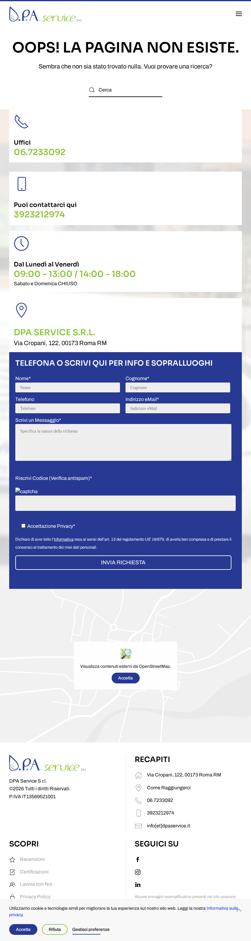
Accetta (125, 678)
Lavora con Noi (36, 884)
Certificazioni (34, 871)
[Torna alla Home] (45, 14)
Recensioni (32, 859)
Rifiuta (55, 929)
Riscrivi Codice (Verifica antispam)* (53, 478)
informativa (63, 539)
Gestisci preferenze (91, 929)
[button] (239, 14)
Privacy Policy (35, 896)
